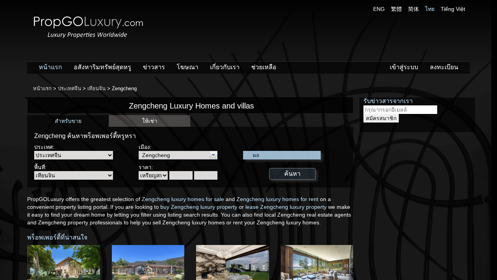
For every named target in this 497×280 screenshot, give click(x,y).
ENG (379, 9)
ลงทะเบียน (444, 67)
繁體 (396, 9)
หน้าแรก (50, 67)
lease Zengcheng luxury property (286, 207)
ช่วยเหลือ (263, 67)
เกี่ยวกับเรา (225, 67)
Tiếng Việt (453, 9)
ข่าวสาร (154, 67)
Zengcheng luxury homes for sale (183, 199)
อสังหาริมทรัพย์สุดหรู (102, 67)
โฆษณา (187, 67)
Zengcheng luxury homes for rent (277, 199)
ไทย (429, 9)
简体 (413, 9)
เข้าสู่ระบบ (404, 67)
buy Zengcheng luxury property (198, 207)
